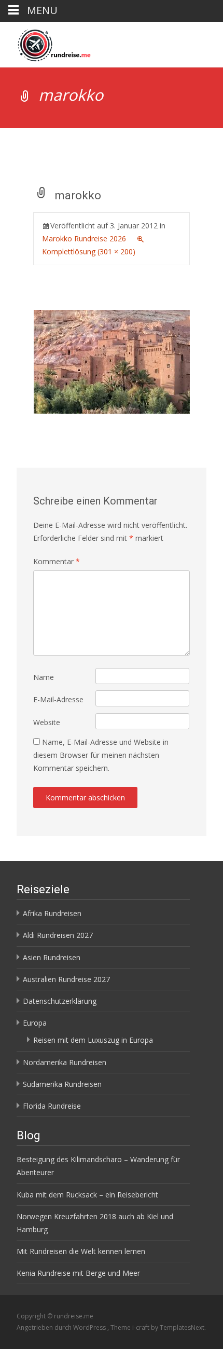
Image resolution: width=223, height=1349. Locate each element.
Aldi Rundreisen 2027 (58, 935)
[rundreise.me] (46, 42)
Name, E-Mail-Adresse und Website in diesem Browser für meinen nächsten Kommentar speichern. (101, 755)
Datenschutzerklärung (59, 1001)
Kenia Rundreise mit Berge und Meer (78, 1273)
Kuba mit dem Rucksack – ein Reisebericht (87, 1195)
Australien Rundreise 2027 (66, 979)
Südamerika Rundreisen (62, 1084)
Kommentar (56, 561)
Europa (35, 1023)
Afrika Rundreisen (52, 913)
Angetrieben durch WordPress (62, 1327)
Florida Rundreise (52, 1106)
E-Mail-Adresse (58, 699)
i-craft (141, 1327)
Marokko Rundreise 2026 (84, 238)
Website (46, 722)
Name (43, 677)
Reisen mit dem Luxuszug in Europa (93, 1040)
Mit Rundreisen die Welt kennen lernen (81, 1251)
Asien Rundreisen (51, 957)
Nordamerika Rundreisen (64, 1062)
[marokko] (112, 360)
